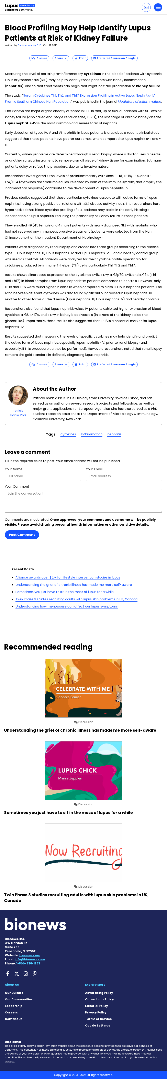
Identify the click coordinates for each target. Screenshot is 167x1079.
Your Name (13, 469)
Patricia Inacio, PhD (29, 45)
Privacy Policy (96, 1012)
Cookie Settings (97, 1025)
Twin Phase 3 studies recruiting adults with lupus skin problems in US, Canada (76, 599)
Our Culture (14, 993)
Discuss (41, 58)
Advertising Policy (99, 993)
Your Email (94, 469)
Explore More (95, 985)
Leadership (13, 1006)
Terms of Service (98, 1019)
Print (81, 58)
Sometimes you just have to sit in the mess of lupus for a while (64, 592)
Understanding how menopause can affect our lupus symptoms (66, 606)
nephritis (114, 434)
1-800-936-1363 (28, 963)
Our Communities (19, 999)
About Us (12, 985)
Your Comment (17, 486)
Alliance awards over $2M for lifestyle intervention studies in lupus (67, 577)
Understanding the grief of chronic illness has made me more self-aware (73, 584)
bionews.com (29, 955)
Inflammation (91, 434)
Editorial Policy (96, 1006)
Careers (11, 1012)
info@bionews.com (30, 959)
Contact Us (13, 1019)
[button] (146, 7)
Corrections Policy (99, 999)
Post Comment (22, 534)
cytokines (68, 434)
